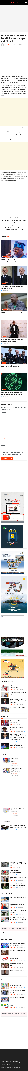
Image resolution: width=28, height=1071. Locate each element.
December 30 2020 (18, 44)
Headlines (5, 256)
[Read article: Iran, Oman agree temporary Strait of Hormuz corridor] (5, 879)
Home (2, 1061)
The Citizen (8, 44)
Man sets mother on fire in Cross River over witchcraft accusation (18, 810)
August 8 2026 (20, 741)
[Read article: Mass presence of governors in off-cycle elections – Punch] (5, 945)
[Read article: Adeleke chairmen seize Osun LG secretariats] (5, 709)
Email (3, 438)
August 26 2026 (5, 343)
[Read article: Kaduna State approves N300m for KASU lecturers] (5, 913)
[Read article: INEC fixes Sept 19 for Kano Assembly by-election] (5, 688)
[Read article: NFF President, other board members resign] (14, 302)
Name (3, 432)
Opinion (3, 1064)
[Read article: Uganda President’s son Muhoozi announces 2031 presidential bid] (5, 886)
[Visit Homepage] (14, 2)
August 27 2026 (20, 689)
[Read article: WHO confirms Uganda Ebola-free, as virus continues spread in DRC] (5, 827)
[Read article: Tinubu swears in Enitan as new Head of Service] (5, 723)
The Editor (13, 689)
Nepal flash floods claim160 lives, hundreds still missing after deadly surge (18, 864)
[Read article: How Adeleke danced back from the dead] (5, 992)
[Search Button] (26, 2)
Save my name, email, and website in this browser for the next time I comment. (13, 453)
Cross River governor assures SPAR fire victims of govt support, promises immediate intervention (18, 919)
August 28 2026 (5, 290)
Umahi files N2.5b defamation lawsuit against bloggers (17, 760)
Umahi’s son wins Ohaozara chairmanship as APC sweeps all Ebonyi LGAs (18, 700)
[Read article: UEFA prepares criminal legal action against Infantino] (14, 275)
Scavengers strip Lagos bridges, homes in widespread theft (17, 770)
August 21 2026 (5, 396)
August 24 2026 (5, 370)
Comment (4, 412)
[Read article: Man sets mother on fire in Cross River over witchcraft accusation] (6, 810)
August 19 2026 (20, 731)
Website (3, 445)
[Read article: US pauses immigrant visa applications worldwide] (5, 872)
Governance (4, 1062)
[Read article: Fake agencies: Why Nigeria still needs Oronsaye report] (5, 986)
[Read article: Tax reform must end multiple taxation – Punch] (5, 959)
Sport (4, 283)
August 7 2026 (20, 747)
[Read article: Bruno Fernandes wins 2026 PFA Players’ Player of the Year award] (14, 329)
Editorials (9, 1064)
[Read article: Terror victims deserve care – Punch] (5, 966)
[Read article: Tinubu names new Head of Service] (5, 729)
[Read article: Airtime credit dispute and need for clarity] (5, 1006)
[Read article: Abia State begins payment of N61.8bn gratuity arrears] (5, 906)
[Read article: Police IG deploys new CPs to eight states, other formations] (5, 746)
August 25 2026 (20, 696)
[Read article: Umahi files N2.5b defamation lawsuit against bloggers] (6, 760)
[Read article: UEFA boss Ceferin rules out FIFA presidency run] (14, 355)
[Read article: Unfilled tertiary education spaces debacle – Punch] (5, 972)
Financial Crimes (19, 1062)
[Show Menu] (2, 2)
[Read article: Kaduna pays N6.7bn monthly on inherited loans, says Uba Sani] (5, 899)
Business (11, 1062)
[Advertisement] (14, 18)
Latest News (16, 1061)
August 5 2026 (20, 1007)
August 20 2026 (15, 815)
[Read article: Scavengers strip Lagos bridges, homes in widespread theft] (6, 770)
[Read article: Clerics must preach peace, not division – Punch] (5, 952)
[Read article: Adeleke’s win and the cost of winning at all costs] (5, 999)
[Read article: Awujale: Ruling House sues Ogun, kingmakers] (5, 694)
